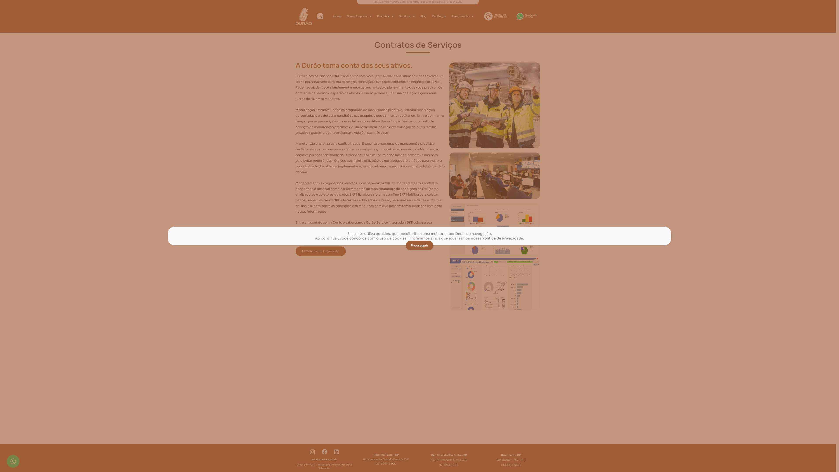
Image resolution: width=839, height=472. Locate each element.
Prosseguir (419, 245)
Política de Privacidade (502, 238)
